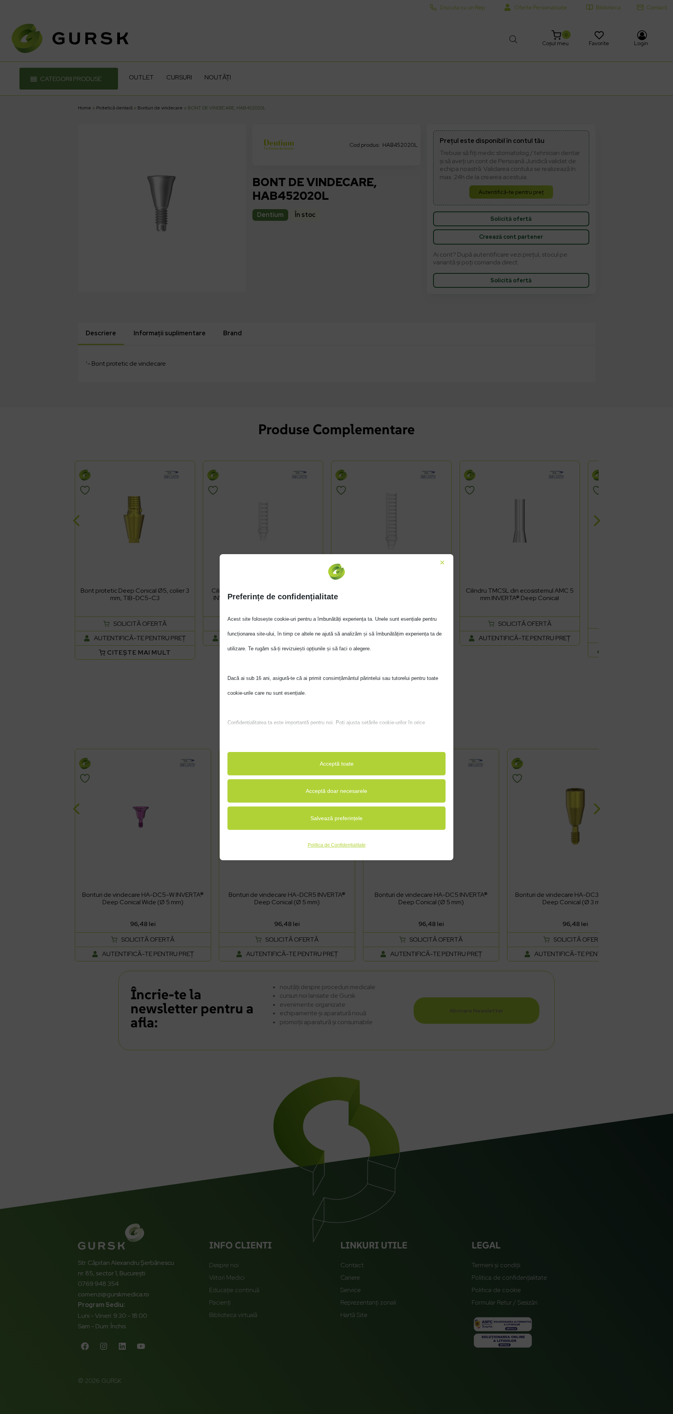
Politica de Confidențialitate (337, 845)
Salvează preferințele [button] (336, 818)
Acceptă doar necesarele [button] (336, 791)
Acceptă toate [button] (337, 764)
